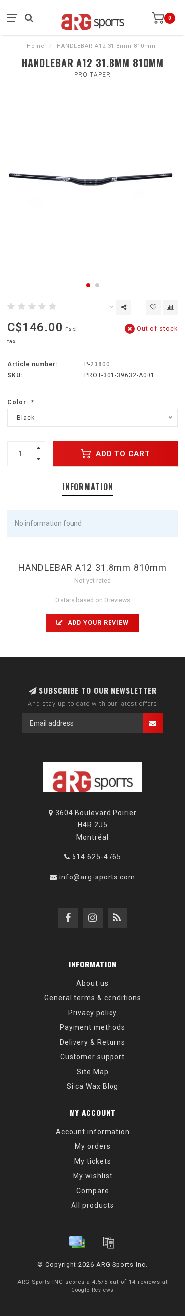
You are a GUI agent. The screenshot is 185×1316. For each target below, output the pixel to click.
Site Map (93, 1072)
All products (92, 1205)
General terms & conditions (92, 998)
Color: (20, 402)
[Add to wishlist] (153, 307)
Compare (92, 1191)
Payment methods (92, 1027)
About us (92, 983)
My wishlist (92, 1176)
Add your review (97, 622)
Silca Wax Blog (92, 1086)
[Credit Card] (77, 1242)
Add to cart (121, 453)
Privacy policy (92, 1013)
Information (87, 487)
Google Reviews (92, 1290)
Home (36, 46)
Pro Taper (92, 74)
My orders (93, 1146)
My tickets (92, 1161)
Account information (93, 1132)
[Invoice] (108, 1242)
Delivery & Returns (92, 1042)
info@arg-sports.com (97, 877)
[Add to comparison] (170, 307)
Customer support (92, 1057)
